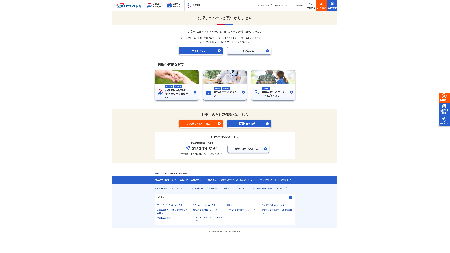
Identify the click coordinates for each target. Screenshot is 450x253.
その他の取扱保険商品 (262, 188)
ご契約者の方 (226, 180)
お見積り (444, 100)
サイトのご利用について (202, 205)
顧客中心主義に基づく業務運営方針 (277, 210)
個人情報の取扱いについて (273, 205)
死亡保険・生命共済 (164, 180)
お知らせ (180, 188)
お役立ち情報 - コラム (164, 188)
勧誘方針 (231, 205)
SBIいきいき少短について (284, 5)
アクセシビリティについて (168, 205)
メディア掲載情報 (195, 188)
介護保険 (210, 180)
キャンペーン (228, 188)
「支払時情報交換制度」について (241, 210)
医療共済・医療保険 (189, 180)
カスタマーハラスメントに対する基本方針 (207, 219)
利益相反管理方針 (164, 218)
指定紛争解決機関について (203, 210)
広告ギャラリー (213, 188)
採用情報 (299, 5)
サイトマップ (281, 188)
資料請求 (444, 111)
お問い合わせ (444, 123)
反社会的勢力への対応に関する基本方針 (172, 211)
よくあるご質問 (265, 5)
